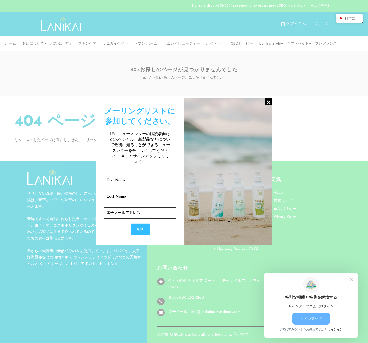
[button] (349, 18)
